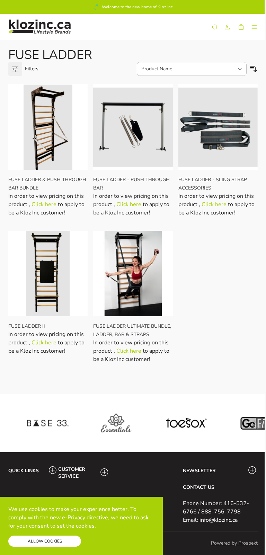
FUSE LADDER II (26, 326)
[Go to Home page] (39, 26)
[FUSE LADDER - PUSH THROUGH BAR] (132, 127)
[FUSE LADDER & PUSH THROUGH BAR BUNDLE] (48, 127)
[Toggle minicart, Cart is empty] (241, 27)
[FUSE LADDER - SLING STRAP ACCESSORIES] (218, 127)
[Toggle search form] (215, 27)
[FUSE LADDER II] (48, 273)
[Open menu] (254, 27)
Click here (45, 204)
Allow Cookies (45, 541)
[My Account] (227, 27)
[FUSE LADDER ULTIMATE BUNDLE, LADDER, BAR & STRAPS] (132, 273)
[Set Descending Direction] (253, 69)
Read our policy (117, 526)
